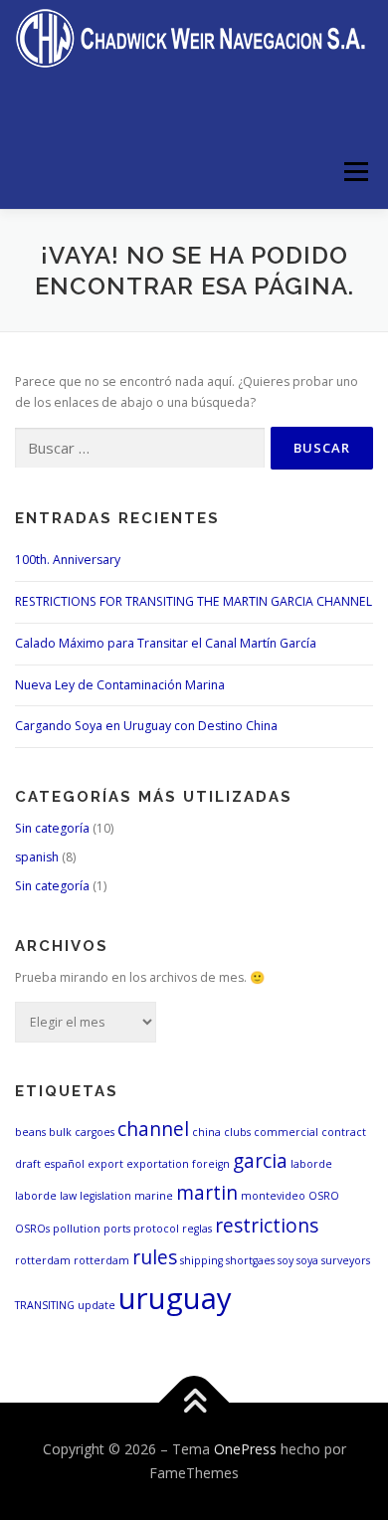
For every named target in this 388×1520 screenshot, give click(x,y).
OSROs (32, 1228)
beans (30, 1132)
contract (343, 1132)
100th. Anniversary (67, 559)
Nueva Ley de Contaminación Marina (120, 684)
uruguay (175, 1298)
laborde (311, 1164)
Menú (354, 171)
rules (154, 1257)
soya (307, 1260)
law (68, 1196)
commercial (286, 1132)
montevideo (273, 1196)
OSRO (323, 1196)
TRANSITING (45, 1305)
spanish (37, 857)
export (105, 1164)
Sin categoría (52, 828)
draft (28, 1164)
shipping (201, 1260)
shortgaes (250, 1260)
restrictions (266, 1225)
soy (285, 1260)
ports (116, 1228)
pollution (76, 1228)
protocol (156, 1228)
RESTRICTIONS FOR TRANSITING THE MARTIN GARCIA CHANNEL (193, 601)
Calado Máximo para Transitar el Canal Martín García (165, 643)
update (96, 1305)
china (206, 1132)
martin (207, 1193)
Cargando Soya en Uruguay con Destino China (146, 725)
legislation (105, 1196)
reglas (197, 1228)
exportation (157, 1164)
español (64, 1164)
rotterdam (43, 1260)
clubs (237, 1132)
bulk (60, 1132)
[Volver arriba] (194, 1403)
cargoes (94, 1132)
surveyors (345, 1260)
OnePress (245, 1448)
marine (153, 1196)
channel (153, 1129)
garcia (260, 1161)
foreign (211, 1164)
